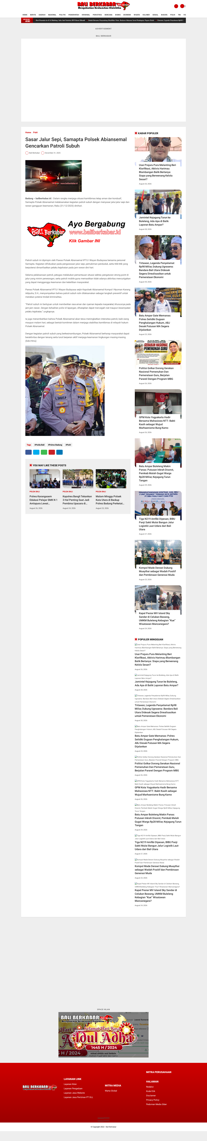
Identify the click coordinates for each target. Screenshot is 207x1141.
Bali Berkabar (111, 1127)
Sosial (155, 15)
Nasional (52, 15)
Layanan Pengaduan (73, 1088)
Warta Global (111, 1091)
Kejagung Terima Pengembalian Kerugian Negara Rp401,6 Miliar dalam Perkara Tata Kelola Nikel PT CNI (117, 20)
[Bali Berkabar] (103, 11)
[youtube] (33, 6)
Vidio (185, 15)
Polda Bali (40, 445)
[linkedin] (59, 452)
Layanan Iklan (70, 1084)
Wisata (137, 15)
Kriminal (86, 15)
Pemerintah (73, 15)
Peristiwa (97, 15)
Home (25, 15)
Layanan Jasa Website (74, 1093)
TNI (179, 15)
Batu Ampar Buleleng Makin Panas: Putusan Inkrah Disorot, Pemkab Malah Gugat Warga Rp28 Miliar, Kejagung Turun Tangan (156, 473)
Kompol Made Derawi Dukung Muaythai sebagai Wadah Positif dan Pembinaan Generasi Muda (157, 571)
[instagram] (29, 6)
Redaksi (150, 1087)
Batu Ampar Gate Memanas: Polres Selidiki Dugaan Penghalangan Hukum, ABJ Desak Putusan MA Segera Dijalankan (155, 322)
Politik (62, 15)
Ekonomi (127, 15)
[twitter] (26, 6)
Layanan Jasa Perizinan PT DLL (78, 1097)
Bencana (108, 15)
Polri (172, 15)
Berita (33, 15)
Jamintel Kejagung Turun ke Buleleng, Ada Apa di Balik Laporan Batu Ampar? (155, 221)
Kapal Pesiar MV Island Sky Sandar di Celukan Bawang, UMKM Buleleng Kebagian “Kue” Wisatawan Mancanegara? (157, 618)
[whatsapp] (44, 452)
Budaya (164, 15)
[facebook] (22, 6)
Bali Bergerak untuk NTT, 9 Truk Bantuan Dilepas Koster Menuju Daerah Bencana (50, 20)
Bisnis (118, 15)
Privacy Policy (152, 1100)
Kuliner (146, 15)
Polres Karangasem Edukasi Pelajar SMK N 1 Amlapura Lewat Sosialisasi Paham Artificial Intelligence (43, 500)
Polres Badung (55, 445)
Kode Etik (150, 1091)
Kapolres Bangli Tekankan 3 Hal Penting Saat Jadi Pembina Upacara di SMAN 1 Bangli (77, 500)
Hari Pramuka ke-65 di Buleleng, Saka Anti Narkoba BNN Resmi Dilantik (180, 20)
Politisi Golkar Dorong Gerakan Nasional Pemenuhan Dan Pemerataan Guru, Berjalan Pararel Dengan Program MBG (156, 373)
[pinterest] (52, 452)
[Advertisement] (103, 962)
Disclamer (151, 1095)
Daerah (42, 15)
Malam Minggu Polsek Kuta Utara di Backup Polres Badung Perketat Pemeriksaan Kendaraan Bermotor (110, 500)
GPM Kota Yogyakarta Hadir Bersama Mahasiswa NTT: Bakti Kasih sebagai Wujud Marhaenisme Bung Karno (157, 422)
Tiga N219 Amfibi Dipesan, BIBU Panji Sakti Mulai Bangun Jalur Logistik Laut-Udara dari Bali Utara (157, 524)
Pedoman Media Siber (156, 1104)
